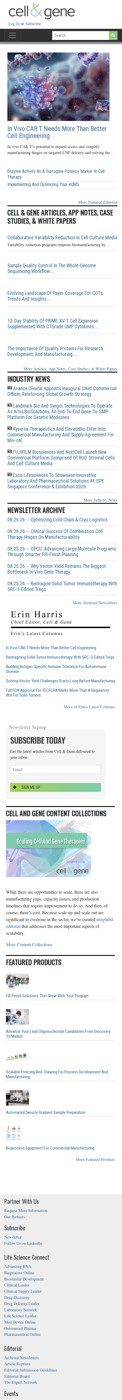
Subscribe (33, 23)
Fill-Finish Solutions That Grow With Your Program (47, 996)
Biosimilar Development (24, 1279)
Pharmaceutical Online (22, 1334)
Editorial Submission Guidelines (30, 1370)
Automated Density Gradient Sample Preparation (45, 1112)
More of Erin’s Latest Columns (89, 706)
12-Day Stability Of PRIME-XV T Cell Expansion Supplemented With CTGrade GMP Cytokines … (52, 323)
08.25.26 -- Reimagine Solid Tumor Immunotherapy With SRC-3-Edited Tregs (62, 586)
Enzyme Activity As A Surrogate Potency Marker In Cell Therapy (56, 174)
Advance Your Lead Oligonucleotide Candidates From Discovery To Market (58, 1034)
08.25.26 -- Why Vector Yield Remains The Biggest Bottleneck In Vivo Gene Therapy (56, 569)
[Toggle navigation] (12, 35)
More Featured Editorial (97, 202)
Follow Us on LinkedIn (23, 1243)
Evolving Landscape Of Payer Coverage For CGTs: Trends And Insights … (55, 296)
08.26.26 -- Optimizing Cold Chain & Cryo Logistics (57, 520)
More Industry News (100, 500)
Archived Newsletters (21, 1357)
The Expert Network (20, 1382)
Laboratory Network (20, 1309)
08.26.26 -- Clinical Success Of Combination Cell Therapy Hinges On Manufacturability (55, 534)
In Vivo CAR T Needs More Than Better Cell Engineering (57, 132)
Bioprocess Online (19, 1272)
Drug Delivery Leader (21, 1303)
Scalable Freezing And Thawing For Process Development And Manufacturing (57, 1074)
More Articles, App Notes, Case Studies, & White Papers (70, 368)
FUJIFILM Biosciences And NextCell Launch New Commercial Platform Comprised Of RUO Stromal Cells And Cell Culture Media (61, 457)
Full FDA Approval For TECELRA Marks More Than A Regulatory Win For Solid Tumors (57, 693)
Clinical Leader (16, 1285)
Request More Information (25, 1210)
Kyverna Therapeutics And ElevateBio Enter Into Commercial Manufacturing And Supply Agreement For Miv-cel (60, 434)
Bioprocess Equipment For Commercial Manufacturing (50, 1148)
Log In (15, 23)
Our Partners (14, 1216)
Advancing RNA (17, 1266)
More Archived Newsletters (95, 602)
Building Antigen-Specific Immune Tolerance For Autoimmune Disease (56, 669)
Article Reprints (17, 1363)
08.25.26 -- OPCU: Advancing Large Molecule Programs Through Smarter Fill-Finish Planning (61, 551)
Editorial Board (17, 1376)
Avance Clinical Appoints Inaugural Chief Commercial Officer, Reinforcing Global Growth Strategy (62, 391)
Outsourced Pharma (20, 1328)
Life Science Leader (20, 1315)
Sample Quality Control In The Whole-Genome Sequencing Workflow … (51, 268)
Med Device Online (20, 1322)
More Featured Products (95, 1159)
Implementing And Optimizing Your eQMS (43, 184)
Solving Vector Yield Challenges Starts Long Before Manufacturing (60, 681)
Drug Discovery (17, 1297)
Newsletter (13, 1237)
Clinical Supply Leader (23, 1291)
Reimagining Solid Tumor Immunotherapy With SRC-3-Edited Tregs (60, 657)
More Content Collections (29, 944)
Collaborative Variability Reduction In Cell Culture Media (62, 237)
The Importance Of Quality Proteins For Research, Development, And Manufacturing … (55, 351)
